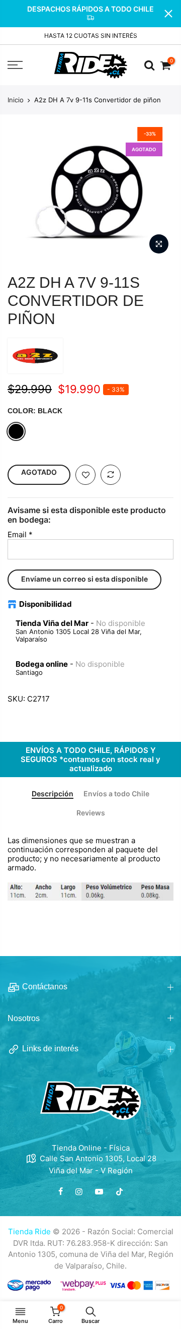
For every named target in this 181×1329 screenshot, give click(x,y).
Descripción (52, 794)
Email (20, 534)
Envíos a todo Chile (116, 794)
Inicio (16, 100)
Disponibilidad (45, 604)
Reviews (90, 813)
